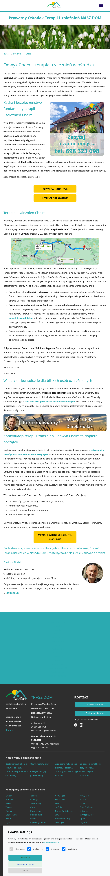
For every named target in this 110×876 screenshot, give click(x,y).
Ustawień (55, 849)
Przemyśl (34, 799)
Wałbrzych (59, 822)
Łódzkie (57, 633)
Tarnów (33, 795)
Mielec (8, 803)
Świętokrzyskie (57, 664)
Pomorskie (58, 656)
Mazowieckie (58, 641)
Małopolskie (57, 637)
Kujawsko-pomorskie (57, 622)
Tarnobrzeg (35, 803)
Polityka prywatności (51, 842)
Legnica (83, 822)
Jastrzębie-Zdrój (87, 814)
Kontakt (10, 730)
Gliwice (58, 814)
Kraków (9, 795)
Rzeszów (9, 799)
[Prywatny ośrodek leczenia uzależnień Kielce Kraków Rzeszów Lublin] (54, 5)
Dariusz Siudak (13, 716)
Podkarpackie (58, 649)
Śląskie (58, 660)
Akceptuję (25, 857)
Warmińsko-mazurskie (57, 668)
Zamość (9, 807)
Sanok (58, 803)
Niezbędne (20, 849)
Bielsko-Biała (36, 814)
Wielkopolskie (57, 672)
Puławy (9, 811)
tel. (13, 721)
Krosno (83, 799)
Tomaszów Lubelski (64, 811)
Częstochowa (11, 814)
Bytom (8, 818)
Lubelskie (57, 626)
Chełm (33, 807)
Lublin (82, 803)
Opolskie (58, 645)
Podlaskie (57, 652)
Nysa (8, 822)
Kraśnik (58, 807)
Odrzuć (25, 870)
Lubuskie (58, 630)
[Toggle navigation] (101, 5)
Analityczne (38, 849)
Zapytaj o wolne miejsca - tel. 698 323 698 (55, 537)
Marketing (72, 849)
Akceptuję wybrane (25, 864)
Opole (82, 818)
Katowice (84, 811)
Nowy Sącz (60, 795)
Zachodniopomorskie (57, 676)
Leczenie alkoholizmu (55, 189)
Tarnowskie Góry (62, 818)
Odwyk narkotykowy (39, 764)
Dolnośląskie (58, 618)
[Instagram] (81, 725)
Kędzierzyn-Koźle (38, 822)
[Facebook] (76, 725)
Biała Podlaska (86, 807)
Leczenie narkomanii (55, 198)
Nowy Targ (84, 795)
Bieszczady (60, 799)
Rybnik (33, 818)
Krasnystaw (35, 811)
